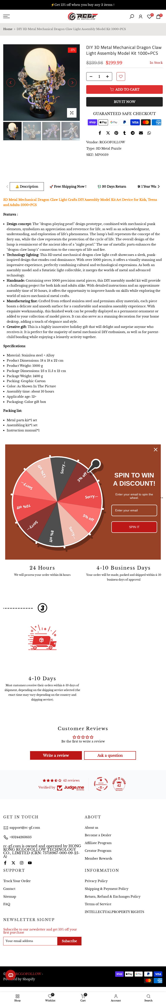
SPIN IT (134, 527)
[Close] (155, 449)
